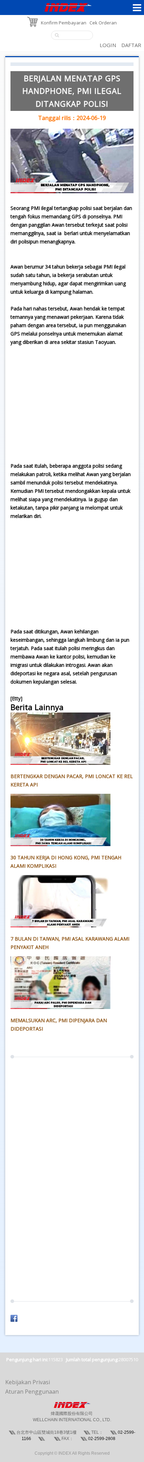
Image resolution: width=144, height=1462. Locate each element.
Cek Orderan (103, 23)
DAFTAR (131, 45)
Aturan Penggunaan (32, 1391)
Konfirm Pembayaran (63, 23)
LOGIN (108, 45)
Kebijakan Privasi (27, 1382)
